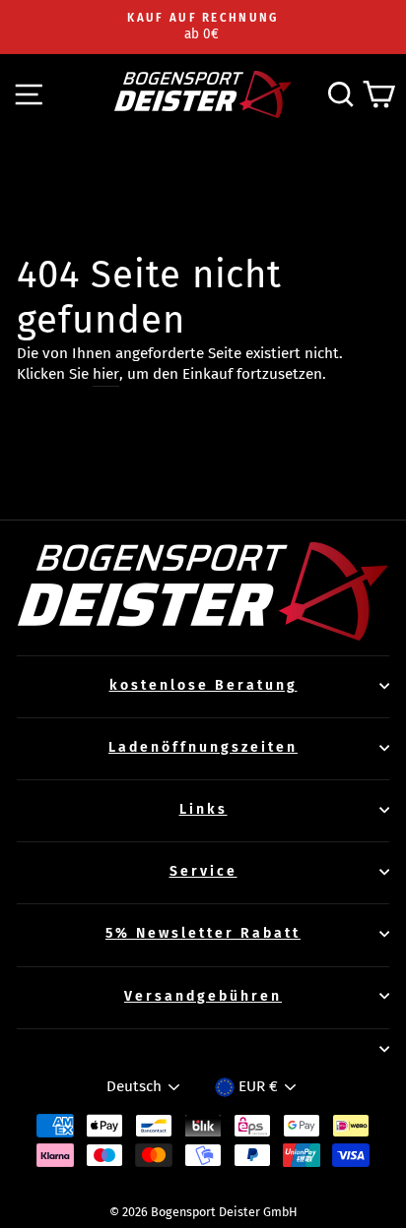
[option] (203, 27)
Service (203, 871)
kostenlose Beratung (203, 685)
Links (203, 809)
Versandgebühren (203, 996)
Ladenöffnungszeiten (203, 747)
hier (106, 374)
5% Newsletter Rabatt (203, 933)
